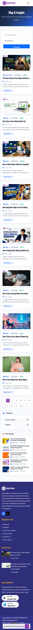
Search (17, 47)
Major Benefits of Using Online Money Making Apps (18, 461)
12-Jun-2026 (14, 572)
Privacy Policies (20, 626)
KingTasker (14, 623)
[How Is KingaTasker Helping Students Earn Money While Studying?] (16, 235)
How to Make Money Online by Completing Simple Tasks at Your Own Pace (16, 165)
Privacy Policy (7, 534)
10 (21, 406)
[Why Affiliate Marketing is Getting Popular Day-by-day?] (6, 448)
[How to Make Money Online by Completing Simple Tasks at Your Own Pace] (16, 149)
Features (6, 527)
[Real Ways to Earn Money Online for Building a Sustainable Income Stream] (16, 106)
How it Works (7, 540)
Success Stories (8, 75)
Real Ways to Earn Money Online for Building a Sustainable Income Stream (15, 122)
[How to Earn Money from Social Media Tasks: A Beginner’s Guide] (16, 364)
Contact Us (6, 537)
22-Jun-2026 (14, 558)
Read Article (7, 90)
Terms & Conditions (9, 530)
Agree (27, 626)
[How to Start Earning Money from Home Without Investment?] (16, 278)
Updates (7, 118)
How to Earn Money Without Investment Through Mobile (18, 439)
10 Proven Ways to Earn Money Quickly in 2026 (16, 78)
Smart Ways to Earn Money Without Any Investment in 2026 (15, 337)
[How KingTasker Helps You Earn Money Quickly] (16, 192)
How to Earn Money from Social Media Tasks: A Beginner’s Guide (15, 380)
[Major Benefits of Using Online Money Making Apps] (6, 462)
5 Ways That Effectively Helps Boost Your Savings (18, 453)
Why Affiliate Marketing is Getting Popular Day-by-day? (19, 446)
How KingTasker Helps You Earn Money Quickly (15, 208)
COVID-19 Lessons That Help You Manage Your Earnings (19, 468)
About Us (6, 524)
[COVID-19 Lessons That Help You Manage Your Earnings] (6, 469)
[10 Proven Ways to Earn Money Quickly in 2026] (16, 62)
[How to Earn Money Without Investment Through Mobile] (6, 441)
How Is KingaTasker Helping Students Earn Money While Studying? (16, 251)
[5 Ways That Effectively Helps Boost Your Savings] (6, 455)
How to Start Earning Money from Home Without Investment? (15, 294)
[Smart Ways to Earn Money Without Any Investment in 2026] (16, 321)
